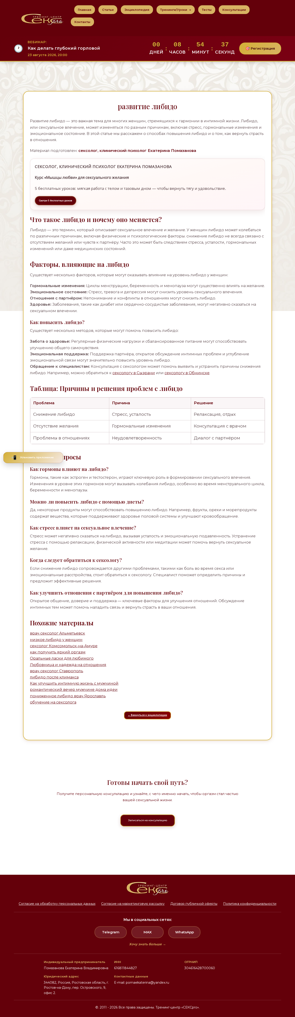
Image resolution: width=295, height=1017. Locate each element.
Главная (84, 9)
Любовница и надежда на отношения (68, 664)
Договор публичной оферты (193, 904)
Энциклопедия (136, 9)
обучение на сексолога (53, 702)
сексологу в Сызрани (133, 372)
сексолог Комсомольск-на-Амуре (63, 646)
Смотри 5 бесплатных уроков (55, 200)
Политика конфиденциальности (249, 904)
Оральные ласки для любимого (62, 658)
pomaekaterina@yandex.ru (147, 982)
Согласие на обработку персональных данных (57, 904)
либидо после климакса (54, 677)
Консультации (234, 9)
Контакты (82, 22)
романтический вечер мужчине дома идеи (74, 689)
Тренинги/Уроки (174, 9)
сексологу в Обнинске (187, 372)
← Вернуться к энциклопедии (147, 715)
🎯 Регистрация (260, 48)
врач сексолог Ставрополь (56, 671)
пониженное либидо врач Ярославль (68, 696)
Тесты (207, 9)
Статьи (108, 9)
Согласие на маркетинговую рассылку (133, 904)
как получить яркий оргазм (58, 652)
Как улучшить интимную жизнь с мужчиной (74, 683)
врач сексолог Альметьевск (57, 633)
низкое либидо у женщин (56, 639)
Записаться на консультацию (147, 820)
